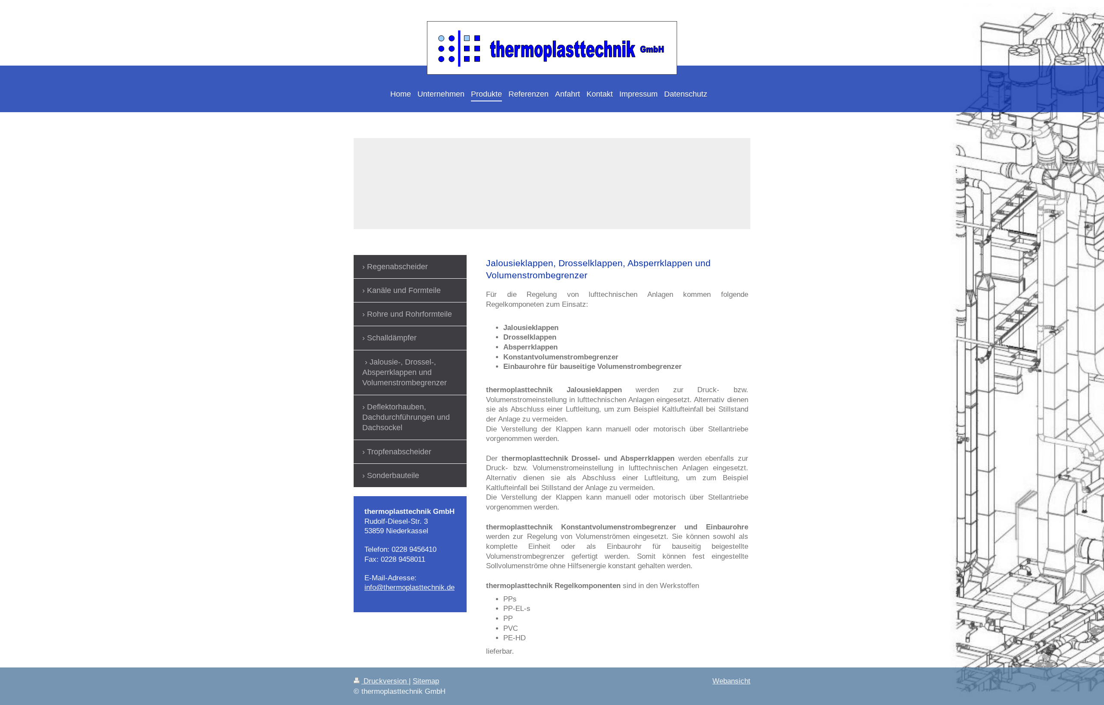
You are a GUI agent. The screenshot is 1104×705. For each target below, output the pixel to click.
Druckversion (385, 681)
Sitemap (426, 681)
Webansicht (731, 681)
